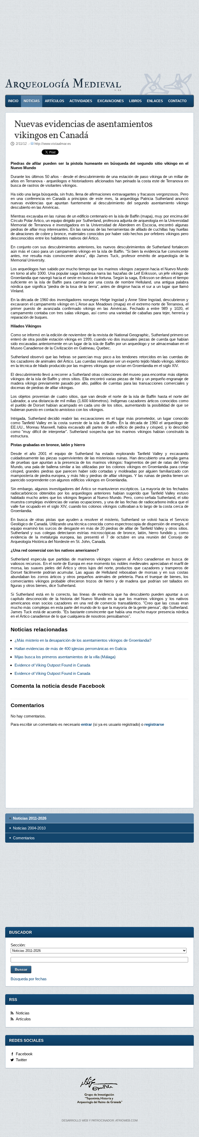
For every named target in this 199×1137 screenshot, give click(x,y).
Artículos (54, 101)
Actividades (80, 101)
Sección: (18, 945)
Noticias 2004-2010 (29, 828)
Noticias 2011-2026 (29, 818)
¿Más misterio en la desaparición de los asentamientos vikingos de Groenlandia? (83, 640)
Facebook (24, 1054)
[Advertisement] (99, 36)
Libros (135, 101)
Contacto (177, 101)
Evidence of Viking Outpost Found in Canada (52, 665)
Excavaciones (110, 101)
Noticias (32, 101)
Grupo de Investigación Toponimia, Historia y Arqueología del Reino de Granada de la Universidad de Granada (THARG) (99, 1091)
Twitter (21, 1060)
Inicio (13, 101)
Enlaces (155, 101)
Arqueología (63, 83)
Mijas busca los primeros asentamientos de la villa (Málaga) (65, 657)
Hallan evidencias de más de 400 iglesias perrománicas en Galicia (70, 648)
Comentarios (24, 838)
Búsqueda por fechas (29, 979)
